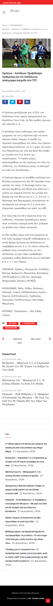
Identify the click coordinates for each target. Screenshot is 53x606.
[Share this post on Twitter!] (12, 102)
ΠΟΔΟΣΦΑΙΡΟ (16, 25)
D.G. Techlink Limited (36, 598)
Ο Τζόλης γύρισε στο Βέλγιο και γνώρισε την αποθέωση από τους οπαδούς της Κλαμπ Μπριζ (26, 448)
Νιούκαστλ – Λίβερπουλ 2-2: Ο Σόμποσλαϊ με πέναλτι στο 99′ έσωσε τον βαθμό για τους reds (25, 366)
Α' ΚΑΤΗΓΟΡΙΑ (28, 323)
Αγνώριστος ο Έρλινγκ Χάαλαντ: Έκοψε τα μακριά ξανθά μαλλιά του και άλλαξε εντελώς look (24, 490)
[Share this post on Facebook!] (5, 102)
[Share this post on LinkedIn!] (27, 102)
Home (4, 25)
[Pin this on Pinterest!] (20, 102)
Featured (12, 323)
